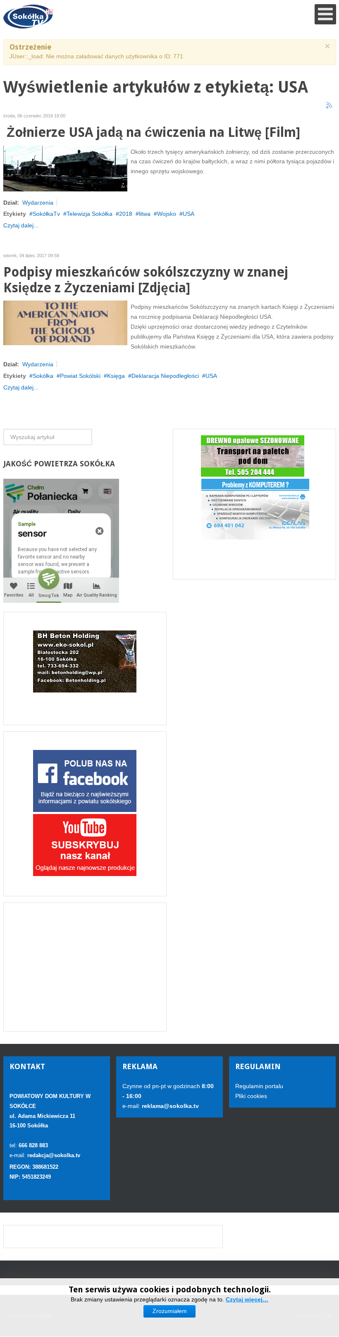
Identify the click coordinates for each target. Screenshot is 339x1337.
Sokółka (43, 375)
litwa (144, 213)
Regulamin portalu (259, 1086)
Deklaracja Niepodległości (165, 375)
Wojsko (166, 213)
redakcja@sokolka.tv (53, 1155)
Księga (116, 375)
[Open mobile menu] (325, 14)
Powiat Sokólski (80, 375)
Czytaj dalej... (20, 225)
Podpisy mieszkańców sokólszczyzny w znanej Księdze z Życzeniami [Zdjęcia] (145, 280)
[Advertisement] (85, 967)
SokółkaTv (46, 213)
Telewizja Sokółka (89, 213)
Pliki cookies (251, 1096)
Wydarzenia (37, 202)
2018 (125, 213)
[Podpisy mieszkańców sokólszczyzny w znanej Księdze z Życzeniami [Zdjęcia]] (65, 322)
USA (188, 213)
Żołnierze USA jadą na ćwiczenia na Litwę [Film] (151, 132)
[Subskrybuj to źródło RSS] (329, 106)
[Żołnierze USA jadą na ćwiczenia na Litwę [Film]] (65, 168)
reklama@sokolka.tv (169, 1106)
